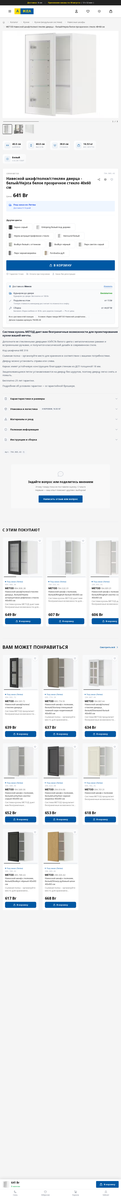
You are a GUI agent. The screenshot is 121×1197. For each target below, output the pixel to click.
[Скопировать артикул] (24, 452)
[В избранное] (112, 179)
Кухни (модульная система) (48, 22)
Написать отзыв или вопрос (60, 499)
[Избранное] (88, 11)
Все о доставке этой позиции (21, 316)
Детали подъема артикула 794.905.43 (25, 320)
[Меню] (9, 11)
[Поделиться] (99, 179)
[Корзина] (111, 11)
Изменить (108, 286)
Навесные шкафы (76, 22)
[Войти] (76, 11)
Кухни (26, 22)
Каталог (14, 22)
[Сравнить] (105, 179)
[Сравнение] (99, 11)
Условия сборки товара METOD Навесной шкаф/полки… (62, 316)
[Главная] (4, 22)
